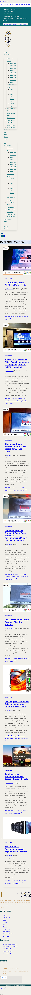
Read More (16, 401)
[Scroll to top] (1, 988)
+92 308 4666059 (7, 951)
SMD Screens (9, 289)
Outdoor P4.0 (12, 90)
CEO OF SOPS (6, 936)
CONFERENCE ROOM (11, 114)
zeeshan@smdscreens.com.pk (11, 946)
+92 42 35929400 (7, 949)
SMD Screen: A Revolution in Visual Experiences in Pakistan (16, 848)
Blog (5, 132)
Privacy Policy (6, 931)
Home (5, 52)
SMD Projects (8, 355)
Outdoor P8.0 (12, 100)
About (5, 134)
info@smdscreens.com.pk (10, 944)
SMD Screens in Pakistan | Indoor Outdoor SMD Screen (15, 4)
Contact (6, 137)
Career (5, 139)
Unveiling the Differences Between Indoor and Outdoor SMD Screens (17, 704)
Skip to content (4, 1)
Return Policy (6, 929)
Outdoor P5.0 (12, 95)
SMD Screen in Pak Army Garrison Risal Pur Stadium (17, 622)
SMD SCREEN (8, 278)
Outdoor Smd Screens (10, 86)
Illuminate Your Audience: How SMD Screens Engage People (16, 776)
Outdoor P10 (12, 105)
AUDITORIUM (11, 127)
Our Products (7, 54)
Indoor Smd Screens (10, 60)
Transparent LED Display (11, 109)
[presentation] (17, 261)
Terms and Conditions (9, 934)
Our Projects (7, 129)
